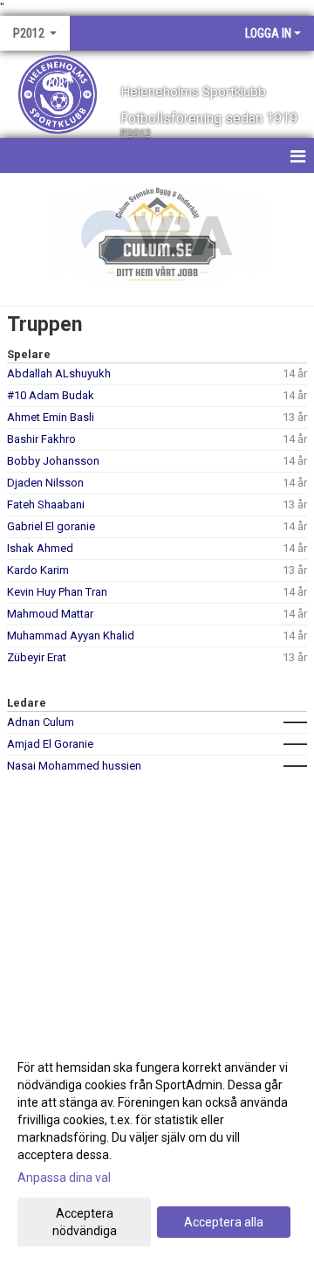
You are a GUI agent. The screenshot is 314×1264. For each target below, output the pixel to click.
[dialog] (157, 1148)
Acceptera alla (223, 1222)
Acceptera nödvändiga (84, 1222)
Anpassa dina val (64, 1178)
